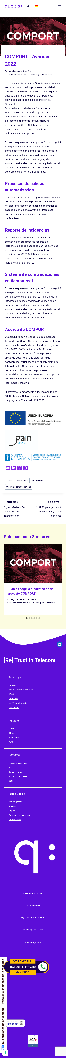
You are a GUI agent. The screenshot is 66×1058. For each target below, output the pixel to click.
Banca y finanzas (16, 772)
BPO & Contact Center (18, 776)
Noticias (12, 806)
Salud (11, 781)
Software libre (15, 819)
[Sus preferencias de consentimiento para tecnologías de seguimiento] (5, 1053)
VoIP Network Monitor (18, 703)
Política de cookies (33, 905)
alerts (9, 480)
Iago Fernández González (20, 71)
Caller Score (14, 707)
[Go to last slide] (8, 579)
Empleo (12, 811)
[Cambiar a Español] (36, 6)
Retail (11, 767)
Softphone (13, 698)
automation (22, 480)
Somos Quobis (15, 802)
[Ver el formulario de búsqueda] (28, 6)
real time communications (18, 487)
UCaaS (11, 694)
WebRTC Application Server (21, 690)
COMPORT (37, 480)
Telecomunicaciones (18, 763)
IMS (10, 685)
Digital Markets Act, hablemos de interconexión (15, 509)
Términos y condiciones (33, 929)
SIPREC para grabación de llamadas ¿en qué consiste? (49, 509)
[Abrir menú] (59, 6)
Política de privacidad (33, 893)
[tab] (27, 618)
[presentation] (33, 563)
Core (14, 685)
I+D (6, 50)
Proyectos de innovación (19, 815)
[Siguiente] (57, 579)
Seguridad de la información (33, 917)
